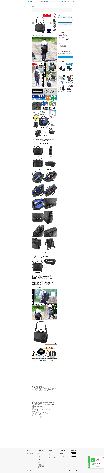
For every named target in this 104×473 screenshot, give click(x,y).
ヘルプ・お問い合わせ (30, 453)
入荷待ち (65, 24)
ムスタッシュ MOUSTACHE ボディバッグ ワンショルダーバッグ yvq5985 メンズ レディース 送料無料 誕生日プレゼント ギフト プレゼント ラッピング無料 (61, 91)
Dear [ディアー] (62, 456)
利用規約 (39, 456)
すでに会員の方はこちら (97, 466)
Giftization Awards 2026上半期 (53, 457)
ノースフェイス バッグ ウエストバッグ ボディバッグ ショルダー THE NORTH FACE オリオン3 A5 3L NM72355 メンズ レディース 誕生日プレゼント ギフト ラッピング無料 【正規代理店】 (69, 72)
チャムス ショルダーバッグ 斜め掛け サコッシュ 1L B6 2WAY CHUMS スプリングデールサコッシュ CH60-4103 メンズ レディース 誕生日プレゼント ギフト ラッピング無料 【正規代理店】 (69, 91)
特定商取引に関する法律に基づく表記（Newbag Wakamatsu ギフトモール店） (42, 466)
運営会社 (39, 453)
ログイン (65, 1)
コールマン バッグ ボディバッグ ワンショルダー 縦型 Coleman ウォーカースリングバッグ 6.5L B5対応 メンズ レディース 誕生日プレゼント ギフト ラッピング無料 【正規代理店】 (69, 82)
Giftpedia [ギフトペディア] (63, 453)
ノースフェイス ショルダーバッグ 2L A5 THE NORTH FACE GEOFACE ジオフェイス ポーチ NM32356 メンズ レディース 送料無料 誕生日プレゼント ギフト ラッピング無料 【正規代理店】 (61, 82)
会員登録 (68, 1)
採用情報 (39, 462)
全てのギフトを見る (69, 63)
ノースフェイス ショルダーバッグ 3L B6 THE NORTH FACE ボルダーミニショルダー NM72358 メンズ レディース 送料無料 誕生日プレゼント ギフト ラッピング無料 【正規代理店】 (61, 72)
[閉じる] (103, 457)
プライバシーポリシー (41, 459)
